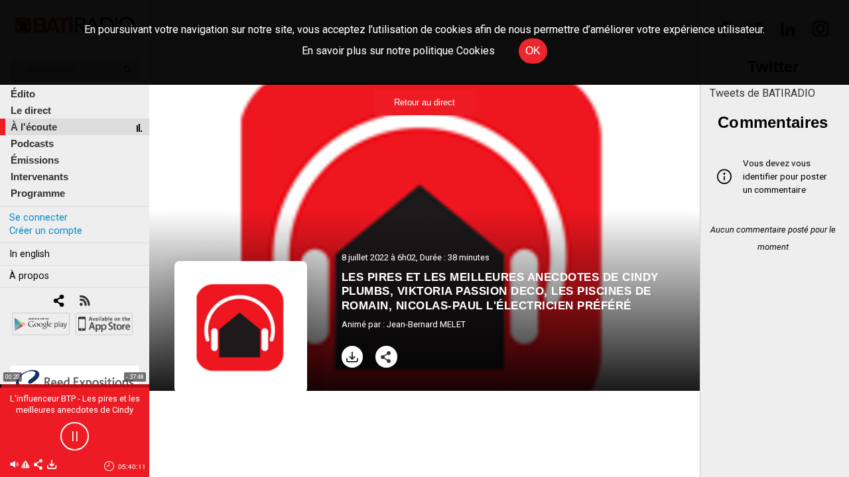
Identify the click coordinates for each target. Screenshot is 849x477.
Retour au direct (424, 102)
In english (29, 254)
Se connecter (38, 217)
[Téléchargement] (352, 357)
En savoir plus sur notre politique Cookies (398, 50)
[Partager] (386, 357)
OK (533, 50)
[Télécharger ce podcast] (51, 465)
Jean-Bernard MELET (426, 324)
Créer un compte (45, 231)
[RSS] (85, 301)
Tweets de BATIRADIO (762, 93)
